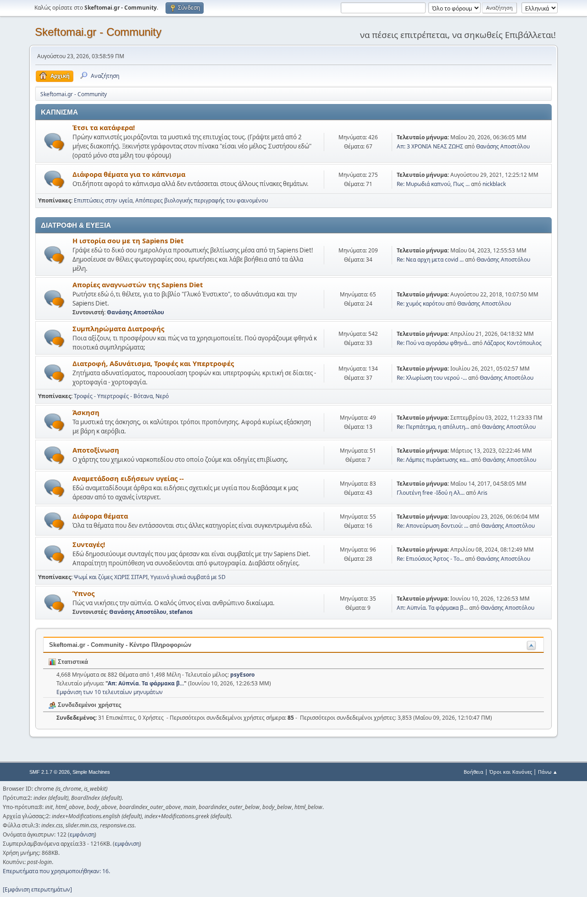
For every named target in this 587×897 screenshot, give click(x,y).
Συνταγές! (88, 544)
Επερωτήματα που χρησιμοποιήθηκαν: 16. (56, 871)
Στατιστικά (72, 661)
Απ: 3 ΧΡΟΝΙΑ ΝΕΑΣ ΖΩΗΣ (430, 146)
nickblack (494, 184)
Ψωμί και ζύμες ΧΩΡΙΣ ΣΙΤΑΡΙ (111, 577)
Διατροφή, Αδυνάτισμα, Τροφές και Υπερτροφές (153, 363)
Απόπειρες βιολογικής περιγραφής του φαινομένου (201, 200)
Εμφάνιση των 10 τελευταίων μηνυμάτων (109, 692)
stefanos (181, 612)
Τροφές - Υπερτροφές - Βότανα (113, 396)
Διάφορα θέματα (100, 515)
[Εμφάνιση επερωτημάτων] (37, 889)
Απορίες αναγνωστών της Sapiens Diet (137, 284)
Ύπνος (83, 593)
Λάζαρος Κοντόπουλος (513, 343)
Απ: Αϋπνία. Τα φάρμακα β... (432, 608)
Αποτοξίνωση (95, 449)
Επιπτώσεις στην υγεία (103, 200)
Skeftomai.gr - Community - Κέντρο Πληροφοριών (120, 644)
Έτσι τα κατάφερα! (103, 127)
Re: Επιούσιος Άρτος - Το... (430, 559)
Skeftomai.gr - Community (98, 32)
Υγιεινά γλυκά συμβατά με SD (188, 577)
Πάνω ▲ (548, 771)
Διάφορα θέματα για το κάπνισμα (128, 174)
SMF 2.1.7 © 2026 (49, 772)
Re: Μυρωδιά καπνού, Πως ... (433, 184)
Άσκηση (86, 412)
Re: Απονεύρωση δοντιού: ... (432, 526)
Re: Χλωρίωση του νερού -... (432, 378)
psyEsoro (242, 674)
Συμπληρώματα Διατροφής (118, 328)
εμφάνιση (82, 834)
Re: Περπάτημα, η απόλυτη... (433, 427)
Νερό (162, 396)
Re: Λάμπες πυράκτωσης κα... (433, 460)
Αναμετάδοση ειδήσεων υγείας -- (128, 478)
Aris (482, 493)
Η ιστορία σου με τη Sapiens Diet (127, 240)
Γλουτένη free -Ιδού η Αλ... (431, 493)
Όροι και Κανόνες (510, 771)
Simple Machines (91, 772)
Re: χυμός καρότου (421, 303)
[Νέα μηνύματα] (54, 141)
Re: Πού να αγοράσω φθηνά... (434, 343)
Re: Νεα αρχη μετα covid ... (430, 259)
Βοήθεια (473, 771)
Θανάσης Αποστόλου (503, 146)
